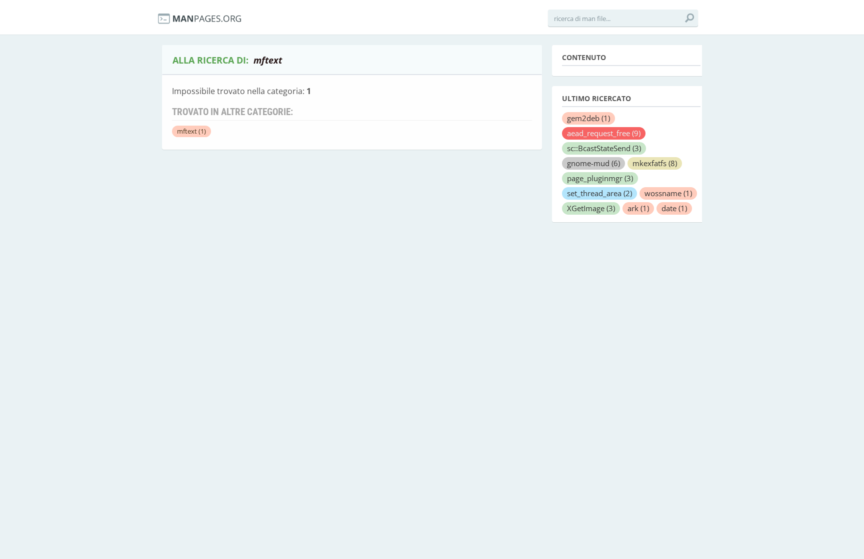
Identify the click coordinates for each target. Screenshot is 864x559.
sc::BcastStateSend (604, 148)
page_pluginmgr (600, 178)
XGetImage (591, 208)
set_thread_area (599, 193)
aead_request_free (603, 133)
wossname (668, 193)
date (674, 208)
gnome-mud (593, 163)
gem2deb (588, 118)
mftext (191, 131)
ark (638, 208)
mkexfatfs (654, 163)
